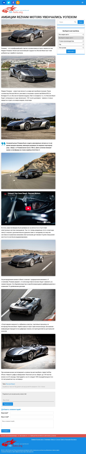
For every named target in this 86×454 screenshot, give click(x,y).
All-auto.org (15, 9)
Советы (62, 439)
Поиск (81, 22)
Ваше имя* (4, 413)
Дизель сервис (55, 450)
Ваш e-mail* (5, 417)
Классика (68, 439)
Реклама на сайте (11, 451)
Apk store (31, 451)
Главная (33, 439)
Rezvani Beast (10, 384)
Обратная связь (19, 451)
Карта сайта (26, 451)
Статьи (58, 439)
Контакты (74, 439)
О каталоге (3, 451)
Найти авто (71, 51)
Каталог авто (40, 439)
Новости (53, 439)
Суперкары (47, 439)
